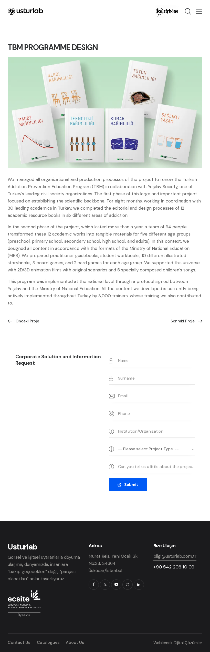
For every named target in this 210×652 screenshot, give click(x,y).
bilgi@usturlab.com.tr (174, 556)
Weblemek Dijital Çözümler (177, 642)
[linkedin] (139, 584)
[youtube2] (116, 584)
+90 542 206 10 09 (173, 567)
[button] (199, 11)
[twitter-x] (105, 584)
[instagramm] (127, 584)
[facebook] (94, 584)
